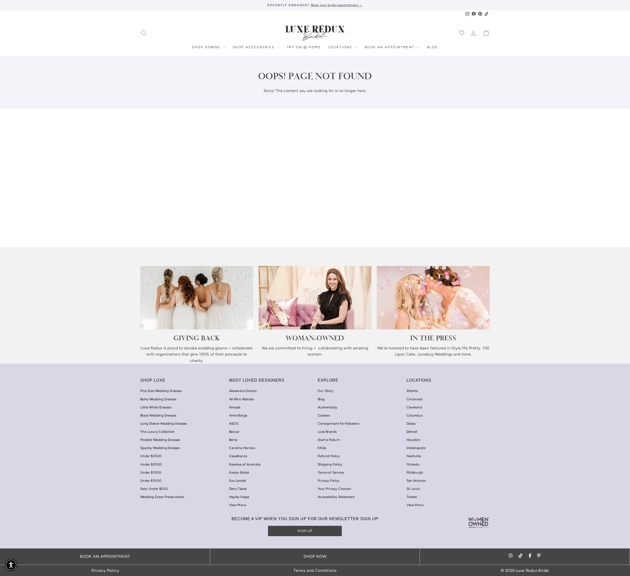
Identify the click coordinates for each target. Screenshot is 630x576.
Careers (324, 415)
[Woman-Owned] (315, 297)
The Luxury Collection (157, 432)
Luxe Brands (327, 432)
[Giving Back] (196, 297)
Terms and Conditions (315, 570)
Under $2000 (151, 464)
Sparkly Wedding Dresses (160, 448)
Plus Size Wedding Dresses (161, 391)
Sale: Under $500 (154, 489)
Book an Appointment (390, 47)
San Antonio (416, 481)
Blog (432, 47)
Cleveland (414, 407)
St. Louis (413, 489)
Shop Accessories (254, 47)
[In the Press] (433, 297)
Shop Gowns (207, 47)
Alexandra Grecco (243, 391)
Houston (413, 440)
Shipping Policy (330, 464)
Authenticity (327, 407)
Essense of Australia (245, 464)
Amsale (234, 407)
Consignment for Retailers (338, 423)
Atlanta (412, 391)
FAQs (322, 448)
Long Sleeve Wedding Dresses (163, 423)
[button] (11, 565)
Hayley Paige (239, 497)
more (466, 354)
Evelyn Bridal (239, 472)
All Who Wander (241, 399)
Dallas (411, 423)
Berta (233, 440)
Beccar (234, 432)
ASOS (233, 423)
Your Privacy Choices (334, 489)
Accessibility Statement (336, 497)
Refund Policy (329, 456)
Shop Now (315, 556)
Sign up (305, 531)
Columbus (415, 415)
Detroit (412, 432)
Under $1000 (150, 481)
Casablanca (238, 456)
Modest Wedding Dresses (160, 440)
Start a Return (329, 440)
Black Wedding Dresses (158, 415)
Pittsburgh (415, 472)
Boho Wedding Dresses (158, 399)
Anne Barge (238, 415)
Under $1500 (150, 472)
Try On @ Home (304, 47)
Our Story (325, 391)
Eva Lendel (237, 481)
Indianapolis (416, 448)
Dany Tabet (238, 489)
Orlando (413, 464)
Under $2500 (151, 456)
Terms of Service (331, 472)
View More (237, 505)
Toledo (412, 497)
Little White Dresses (155, 407)
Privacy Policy (329, 481)
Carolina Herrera (242, 448)
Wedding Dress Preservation (162, 497)
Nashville (414, 456)
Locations (341, 47)
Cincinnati (415, 399)
